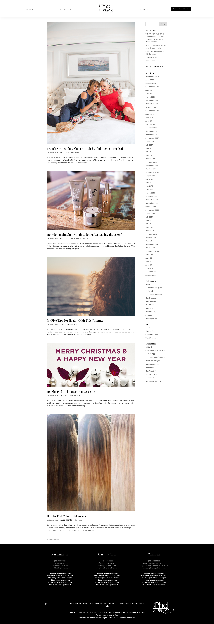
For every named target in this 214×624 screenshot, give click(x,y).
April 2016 (149, 189)
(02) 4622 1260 (154, 561)
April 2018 (149, 121)
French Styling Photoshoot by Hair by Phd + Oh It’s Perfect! (85, 149)
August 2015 (150, 214)
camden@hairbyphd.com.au (154, 568)
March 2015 (150, 231)
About (28, 9)
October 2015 (150, 207)
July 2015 (149, 217)
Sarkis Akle (53, 152)
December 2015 (151, 200)
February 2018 (151, 128)
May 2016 (149, 186)
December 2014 (151, 241)
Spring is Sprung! (152, 57)
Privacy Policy (100, 603)
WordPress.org (151, 338)
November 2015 (151, 203)
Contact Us (143, 9)
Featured (149, 291)
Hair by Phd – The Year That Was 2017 (71, 392)
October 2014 (150, 248)
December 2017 (151, 131)
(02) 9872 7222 (107, 561)
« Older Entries (53, 540)
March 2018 (150, 124)
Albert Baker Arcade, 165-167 (154, 563)
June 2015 (149, 220)
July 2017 (149, 145)
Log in (147, 328)
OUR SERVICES (65, 9)
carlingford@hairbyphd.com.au (107, 568)
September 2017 (152, 138)
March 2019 (150, 97)
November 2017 (151, 135)
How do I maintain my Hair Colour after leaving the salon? (84, 234)
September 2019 (152, 87)
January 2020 (150, 83)
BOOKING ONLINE (180, 9)
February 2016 (151, 196)
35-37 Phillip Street (60, 563)
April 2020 (149, 80)
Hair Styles (74, 152)
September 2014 (152, 251)
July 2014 (149, 255)
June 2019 (149, 90)
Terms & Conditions (116, 603)
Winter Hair (150, 61)
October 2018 (150, 107)
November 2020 (152, 76)
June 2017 (149, 148)
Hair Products (75, 238)
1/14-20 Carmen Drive (107, 563)
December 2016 (151, 166)
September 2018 (152, 111)
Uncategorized (151, 319)
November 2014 (151, 244)
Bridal (147, 284)
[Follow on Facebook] (42, 604)
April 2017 (149, 155)
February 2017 (151, 162)
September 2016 (152, 172)
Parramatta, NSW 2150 (60, 566)
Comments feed (151, 334)
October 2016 (150, 169)
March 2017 (150, 159)
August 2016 (150, 176)
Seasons (148, 315)
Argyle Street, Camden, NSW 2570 (154, 566)
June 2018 (149, 114)
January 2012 (150, 275)
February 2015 (151, 234)
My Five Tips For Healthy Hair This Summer (75, 320)
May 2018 (149, 117)
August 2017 (150, 142)
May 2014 (149, 261)
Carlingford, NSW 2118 (107, 566)
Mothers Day (150, 312)
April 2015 (149, 227)
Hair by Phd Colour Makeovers (66, 516)
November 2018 (151, 104)
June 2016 (149, 183)
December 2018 (151, 100)
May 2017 (149, 152)
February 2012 (151, 272)
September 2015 (152, 210)
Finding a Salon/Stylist (154, 295)
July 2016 (149, 179)
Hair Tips (85, 238)
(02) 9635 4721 (60, 561)
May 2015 (149, 224)
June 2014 (149, 258)
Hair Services (75, 395)
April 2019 (149, 94)
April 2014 (149, 265)
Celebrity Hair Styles (153, 288)
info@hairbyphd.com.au (60, 568)
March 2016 (150, 193)
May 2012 (149, 268)
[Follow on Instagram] (46, 604)
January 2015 (150, 237)
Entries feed (150, 331)
